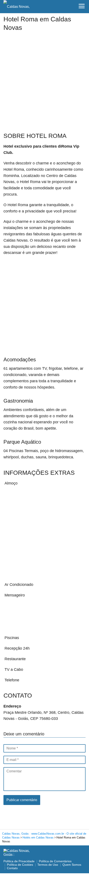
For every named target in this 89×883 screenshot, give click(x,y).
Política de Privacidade (19, 861)
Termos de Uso (47, 864)
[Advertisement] (44, 78)
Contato (12, 868)
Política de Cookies (20, 864)
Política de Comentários (55, 861)
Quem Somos (71, 864)
